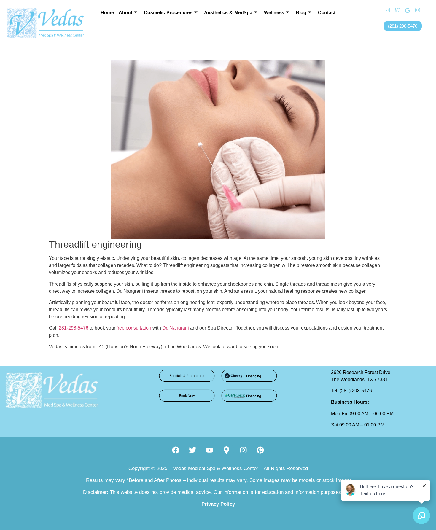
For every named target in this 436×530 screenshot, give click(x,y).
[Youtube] (209, 450)
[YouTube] (425, 10)
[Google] (405, 10)
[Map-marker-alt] (226, 450)
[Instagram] (415, 10)
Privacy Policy (218, 504)
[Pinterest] (260, 450)
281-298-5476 (73, 327)
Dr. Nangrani (175, 327)
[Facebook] (385, 10)
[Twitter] (395, 10)
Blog (301, 12)
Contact (326, 12)
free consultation (134, 327)
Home (107, 12)
